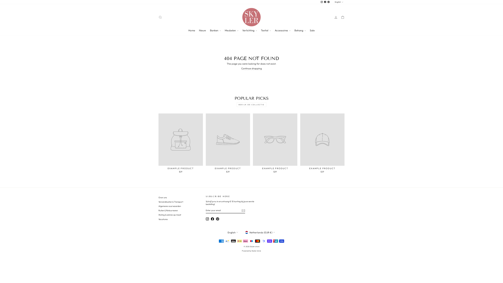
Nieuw (202, 30)
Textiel (265, 30)
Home (191, 30)
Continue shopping (251, 68)
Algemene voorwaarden (169, 206)
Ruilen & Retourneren (168, 210)
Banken (214, 30)
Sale (312, 30)
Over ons (162, 197)
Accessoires (282, 30)
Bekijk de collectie (251, 105)
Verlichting (248, 30)
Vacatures (163, 219)
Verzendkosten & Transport (170, 202)
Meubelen (230, 30)
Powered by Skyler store (251, 251)
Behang (299, 30)
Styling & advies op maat (169, 215)
